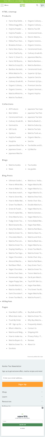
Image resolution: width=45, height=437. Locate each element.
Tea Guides (32, 165)
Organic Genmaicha (35, 89)
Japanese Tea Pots (35, 113)
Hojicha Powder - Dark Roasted (21, 29)
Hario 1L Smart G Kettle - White (21, 57)
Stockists (12, 348)
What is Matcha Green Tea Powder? (23, 328)
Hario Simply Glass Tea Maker (20, 37)
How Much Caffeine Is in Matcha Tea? (23, 312)
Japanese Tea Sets (35, 117)
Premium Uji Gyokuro (36, 81)
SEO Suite (40, 356)
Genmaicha (13, 125)
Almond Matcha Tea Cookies (20, 261)
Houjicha (12, 141)
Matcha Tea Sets (34, 129)
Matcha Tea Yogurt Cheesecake (21, 253)
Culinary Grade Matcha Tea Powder (23, 121)
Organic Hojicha (34, 93)
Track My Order (15, 320)
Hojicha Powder (15, 137)
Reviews (31, 340)
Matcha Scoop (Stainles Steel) (20, 65)
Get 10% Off (22, 425)
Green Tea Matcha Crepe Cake (21, 297)
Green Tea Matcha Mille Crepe (20, 205)
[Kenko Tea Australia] (22, 5)
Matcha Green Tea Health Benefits (22, 344)
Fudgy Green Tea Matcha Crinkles (22, 221)
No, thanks (22, 428)
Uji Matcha (32, 149)
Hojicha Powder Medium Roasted (22, 33)
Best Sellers (13, 113)
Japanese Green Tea (16, 149)
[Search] (37, 5)
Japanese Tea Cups (35, 109)
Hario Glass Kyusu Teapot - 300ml (22, 49)
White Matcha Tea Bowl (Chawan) (22, 73)
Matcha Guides (15, 165)
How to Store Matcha (17, 197)
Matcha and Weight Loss (18, 332)
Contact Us (32, 328)
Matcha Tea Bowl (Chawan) (19, 97)
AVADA (35, 356)
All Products (13, 109)
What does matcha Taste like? (20, 316)
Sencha (31, 141)
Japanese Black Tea (16, 145)
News (11, 169)
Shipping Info (33, 332)
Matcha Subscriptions (36, 125)
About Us (31, 344)
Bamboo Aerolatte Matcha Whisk (22, 69)
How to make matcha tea (18, 336)
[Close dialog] (42, 408)
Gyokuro (12, 133)
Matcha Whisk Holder (17, 93)
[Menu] (1, 5)
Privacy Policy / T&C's (36, 336)
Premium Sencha (34, 85)
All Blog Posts (7, 301)
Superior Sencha (34, 77)
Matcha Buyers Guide (17, 340)
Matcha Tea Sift (34, 29)
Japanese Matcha (15, 153)
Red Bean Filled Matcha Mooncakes (22, 265)
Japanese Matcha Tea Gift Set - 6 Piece (24, 77)
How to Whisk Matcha (17, 184)
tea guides (32, 169)
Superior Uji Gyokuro (36, 73)
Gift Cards (13, 129)
